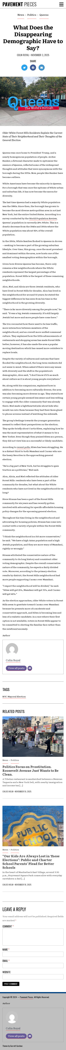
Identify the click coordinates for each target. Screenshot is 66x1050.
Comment (8, 926)
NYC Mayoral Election (14, 696)
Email (5, 960)
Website (6, 972)
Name (5, 949)
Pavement (19, 4)
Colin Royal (23, 55)
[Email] (29, 668)
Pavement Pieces (26, 997)
